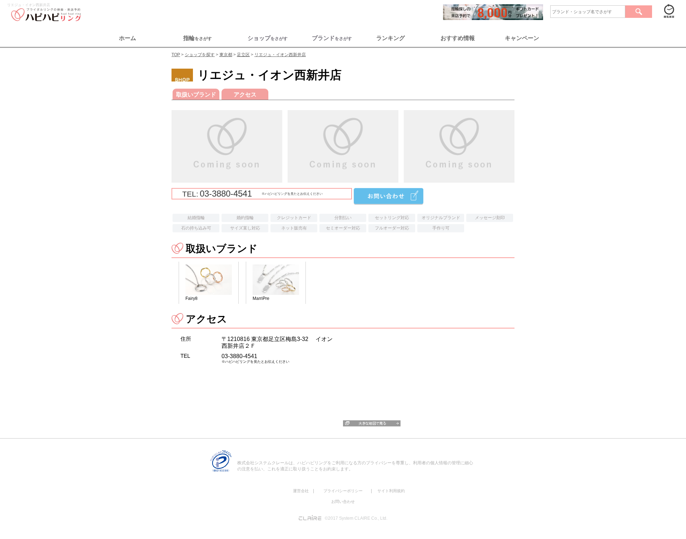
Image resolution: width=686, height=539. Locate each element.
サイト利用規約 (391, 491)
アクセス (245, 95)
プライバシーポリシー (343, 491)
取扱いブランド (196, 95)
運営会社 (301, 491)
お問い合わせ (343, 501)
